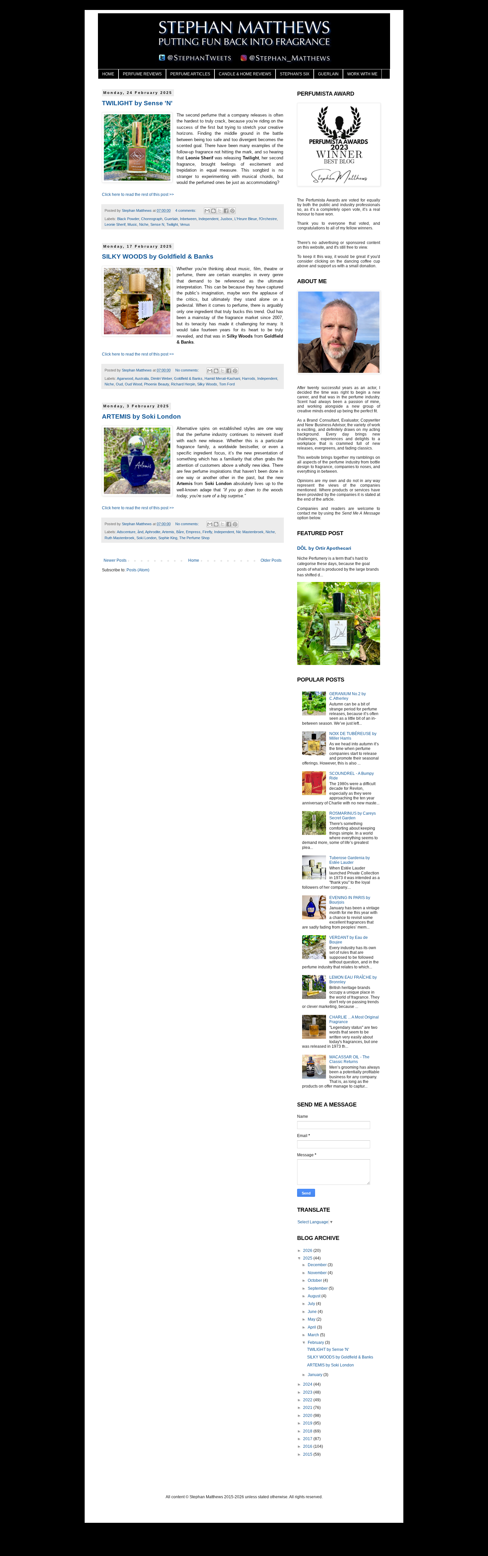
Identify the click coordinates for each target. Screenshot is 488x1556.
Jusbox (226, 219)
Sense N (157, 224)
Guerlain (171, 219)
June (313, 1311)
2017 (308, 1438)
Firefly (207, 532)
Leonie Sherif (115, 224)
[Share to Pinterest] (232, 210)
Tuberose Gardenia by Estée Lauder (349, 860)
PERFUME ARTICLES (190, 74)
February (316, 1342)
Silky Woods (207, 384)
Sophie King (167, 538)
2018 (308, 1431)
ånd (140, 532)
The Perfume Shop (194, 538)
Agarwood (125, 378)
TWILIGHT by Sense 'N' (137, 103)
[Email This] (207, 210)
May (312, 1319)
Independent (208, 219)
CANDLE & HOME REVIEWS (245, 74)
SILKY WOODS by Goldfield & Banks (157, 256)
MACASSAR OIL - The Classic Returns (349, 1059)
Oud (119, 384)
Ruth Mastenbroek (119, 538)
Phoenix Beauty (156, 384)
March (314, 1335)
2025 (308, 1258)
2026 (308, 1250)
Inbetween (188, 219)
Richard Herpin (183, 384)
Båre (180, 532)
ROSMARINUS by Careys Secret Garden (352, 815)
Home (193, 560)
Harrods (248, 378)
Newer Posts (115, 560)
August (314, 1296)
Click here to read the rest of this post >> (138, 194)
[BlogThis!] (213, 210)
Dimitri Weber (161, 378)
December (318, 1265)
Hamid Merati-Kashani (222, 378)
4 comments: (186, 210)
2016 (308, 1446)
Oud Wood (133, 384)
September (318, 1288)
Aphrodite (152, 532)
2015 (308, 1454)
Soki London (146, 538)
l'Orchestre (268, 219)
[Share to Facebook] (226, 210)
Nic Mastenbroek (250, 532)
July (312, 1303)
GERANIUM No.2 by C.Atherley (347, 696)
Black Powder (128, 219)
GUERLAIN (328, 74)
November (318, 1272)
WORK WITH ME (362, 74)
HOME (108, 74)
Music (132, 224)
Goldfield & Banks (188, 378)
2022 (308, 1400)
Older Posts (271, 560)
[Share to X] (219, 210)
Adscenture (126, 532)
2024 (308, 1384)
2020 (308, 1415)
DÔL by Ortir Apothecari (324, 548)
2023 (308, 1392)
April (312, 1327)
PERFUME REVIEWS (142, 74)
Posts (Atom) (137, 570)
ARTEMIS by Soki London (141, 416)
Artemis (168, 532)
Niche (143, 224)
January (315, 1374)
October (315, 1280)
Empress (193, 532)
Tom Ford (227, 384)
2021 (308, 1407)
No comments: (187, 370)
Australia (142, 378)
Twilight (172, 224)
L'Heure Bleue (245, 219)
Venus (185, 224)
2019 (308, 1423)
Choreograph (151, 219)
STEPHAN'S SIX (294, 74)
